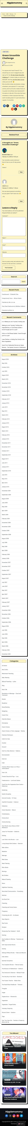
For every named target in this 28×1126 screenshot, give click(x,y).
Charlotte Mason (6, 719)
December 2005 (6, 654)
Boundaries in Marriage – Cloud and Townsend (11, 694)
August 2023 (5, 375)
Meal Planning (6, 863)
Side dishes (5, 956)
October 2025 (5, 367)
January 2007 (5, 606)
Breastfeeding (6, 707)
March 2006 (5, 646)
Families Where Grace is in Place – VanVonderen (11, 767)
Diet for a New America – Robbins (11, 751)
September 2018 (6, 395)
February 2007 (6, 602)
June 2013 (5, 407)
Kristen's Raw (6, 154)
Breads (4, 699)
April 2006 (4, 642)
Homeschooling (6, 822)
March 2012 (5, 431)
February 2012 (6, 435)
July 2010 (4, 475)
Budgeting (4, 711)
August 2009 (5, 498)
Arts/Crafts (5, 669)
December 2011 (6, 443)
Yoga (3, 1016)
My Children (5, 875)
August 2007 (5, 578)
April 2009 (4, 510)
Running (4, 935)
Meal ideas (5, 859)
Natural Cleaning (6, 879)
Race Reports (5, 919)
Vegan (3, 992)
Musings (4, 871)
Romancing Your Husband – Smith (11, 931)
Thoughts (4, 988)
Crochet (4, 743)
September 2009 (6, 494)
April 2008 (4, 550)
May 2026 (4, 363)
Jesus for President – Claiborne (10, 831)
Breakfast (4, 703)
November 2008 (6, 526)
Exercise (4, 759)
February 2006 (6, 650)
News (3, 883)
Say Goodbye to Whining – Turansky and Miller (12, 939)
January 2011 (5, 467)
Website (4, 252)
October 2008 (5, 530)
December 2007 (6, 562)
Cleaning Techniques (7, 735)
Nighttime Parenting (7, 887)
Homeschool (5, 818)
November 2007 (6, 566)
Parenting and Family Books (9, 907)
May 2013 (4, 411)
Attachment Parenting (7, 673)
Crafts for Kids (6, 739)
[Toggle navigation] (2, 3)
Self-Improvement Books (8, 944)
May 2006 (4, 638)
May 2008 (4, 546)
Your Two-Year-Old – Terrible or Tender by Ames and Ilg (13, 1021)
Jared (4, 186)
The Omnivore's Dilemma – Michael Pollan (13, 972)
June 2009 (5, 502)
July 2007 (4, 582)
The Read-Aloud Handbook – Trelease (12, 984)
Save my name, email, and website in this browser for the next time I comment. (13, 262)
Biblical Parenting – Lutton (9, 681)
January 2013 (5, 423)
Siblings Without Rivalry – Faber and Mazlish (14, 952)
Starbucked (23, 347)
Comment (5, 216)
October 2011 (5, 451)
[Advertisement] (14, 34)
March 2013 (5, 415)
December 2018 (6, 383)
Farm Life (4, 772)
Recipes (4, 927)
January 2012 (5, 439)
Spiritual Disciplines (7, 960)
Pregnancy (5, 911)
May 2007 (4, 590)
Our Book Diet (5, 899)
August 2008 (5, 538)
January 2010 (5, 486)
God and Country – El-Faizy (9, 798)
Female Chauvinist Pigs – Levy (10, 776)
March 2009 (5, 514)
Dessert (4, 747)
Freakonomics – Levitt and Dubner (11, 780)
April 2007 (4, 594)
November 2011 (6, 447)
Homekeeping (5, 814)
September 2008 (6, 534)
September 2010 (6, 471)
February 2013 (6, 419)
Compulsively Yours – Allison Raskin (12, 298)
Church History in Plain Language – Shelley (13, 731)
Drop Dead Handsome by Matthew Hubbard (13, 306)
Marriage (4, 855)
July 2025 (4, 371)
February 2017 (6, 399)
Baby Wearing (5, 677)
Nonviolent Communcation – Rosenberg (12, 891)
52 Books (4, 665)
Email (4, 245)
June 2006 (5, 634)
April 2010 (4, 482)
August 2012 (5, 427)
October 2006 (5, 618)
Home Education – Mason (9, 810)
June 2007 (5, 586)
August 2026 (5, 359)
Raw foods (5, 51)
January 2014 (5, 403)
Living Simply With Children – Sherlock (12, 843)
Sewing (4, 948)
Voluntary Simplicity (7, 1008)
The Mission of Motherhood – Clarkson (12, 968)
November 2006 (6, 614)
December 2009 (6, 490)
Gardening (4, 790)
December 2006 (6, 610)
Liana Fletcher (5, 339)
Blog (3, 685)
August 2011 (5, 459)
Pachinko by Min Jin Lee (8, 302)
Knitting (4, 835)
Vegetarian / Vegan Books (9, 1004)
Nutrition (4, 895)
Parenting (4, 903)
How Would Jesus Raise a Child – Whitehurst (11, 826)
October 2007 (5, 570)
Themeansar (14, 1123)
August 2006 (5, 626)
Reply (21, 172)
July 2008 (4, 542)
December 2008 (6, 522)
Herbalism (4, 806)
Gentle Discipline (6, 794)
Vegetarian (5, 1000)
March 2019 (5, 379)
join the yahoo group (18, 79)
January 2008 (5, 558)
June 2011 (5, 463)
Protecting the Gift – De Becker (10, 915)
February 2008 (6, 554)
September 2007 (6, 574)
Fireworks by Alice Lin (8, 310)
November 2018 (6, 387)
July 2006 (4, 630)
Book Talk (4, 689)
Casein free (5, 715)
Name (4, 238)
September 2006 (6, 622)
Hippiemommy (14, 3)
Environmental (5, 755)
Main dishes (5, 847)
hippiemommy (11, 62)
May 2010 (4, 479)
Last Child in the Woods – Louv (10, 839)
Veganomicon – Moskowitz (9, 996)
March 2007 (5, 598)
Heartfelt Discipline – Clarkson (10, 802)
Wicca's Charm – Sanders (8, 1012)
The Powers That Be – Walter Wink (11, 980)
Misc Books (5, 867)
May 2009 (4, 506)
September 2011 (6, 455)
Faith (3, 763)
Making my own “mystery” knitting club (15, 321)
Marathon (4, 851)
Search (14, 277)
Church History (6, 727)
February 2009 (6, 518)
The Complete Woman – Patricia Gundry (12, 964)
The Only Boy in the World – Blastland (12, 976)
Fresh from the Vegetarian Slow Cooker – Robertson (13, 785)
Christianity (5, 723)
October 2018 (5, 391)
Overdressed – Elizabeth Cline (10, 294)
